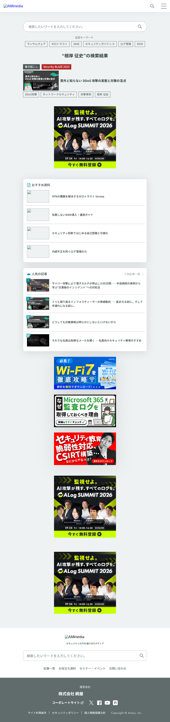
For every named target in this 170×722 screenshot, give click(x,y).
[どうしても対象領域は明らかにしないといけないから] (85, 322)
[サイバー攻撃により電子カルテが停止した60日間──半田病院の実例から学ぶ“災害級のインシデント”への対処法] (85, 285)
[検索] (152, 6)
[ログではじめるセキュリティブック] (85, 411)
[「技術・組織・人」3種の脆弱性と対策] (85, 448)
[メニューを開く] (164, 6)
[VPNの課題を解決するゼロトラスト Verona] (85, 196)
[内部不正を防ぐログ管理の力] (85, 251)
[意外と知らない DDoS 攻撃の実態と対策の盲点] (85, 80)
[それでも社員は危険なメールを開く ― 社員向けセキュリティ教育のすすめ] (85, 340)
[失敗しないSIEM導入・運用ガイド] (85, 215)
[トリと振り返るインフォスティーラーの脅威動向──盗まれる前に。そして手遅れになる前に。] (85, 304)
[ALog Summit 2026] (85, 137)
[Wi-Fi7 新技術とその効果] (85, 373)
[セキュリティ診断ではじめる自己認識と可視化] (85, 233)
